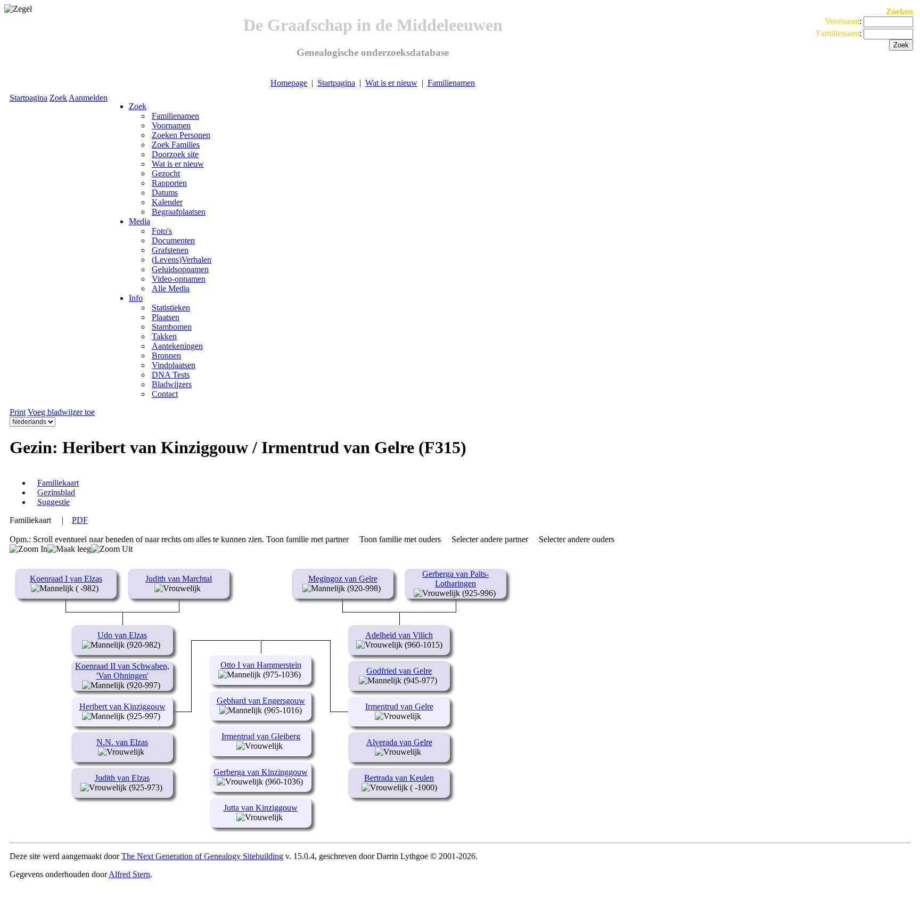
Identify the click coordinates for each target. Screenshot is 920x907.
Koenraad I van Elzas (66, 578)
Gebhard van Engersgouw (261, 700)
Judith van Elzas (122, 777)
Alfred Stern (129, 874)
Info (136, 298)
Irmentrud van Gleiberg (260, 736)
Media (139, 221)
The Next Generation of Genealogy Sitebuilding (202, 856)
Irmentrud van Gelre (399, 706)
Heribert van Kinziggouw (122, 706)
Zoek (58, 97)
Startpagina (336, 82)
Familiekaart (58, 482)
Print (18, 411)
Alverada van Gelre (399, 742)
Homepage (288, 82)
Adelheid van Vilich (399, 635)
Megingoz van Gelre (342, 578)
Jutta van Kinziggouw (261, 807)
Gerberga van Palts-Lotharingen (455, 578)
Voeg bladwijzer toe (61, 411)
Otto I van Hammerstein (260, 664)
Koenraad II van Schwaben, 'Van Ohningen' (122, 670)
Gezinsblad (56, 492)
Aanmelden (88, 97)
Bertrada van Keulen (399, 777)
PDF (80, 520)
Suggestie (53, 501)
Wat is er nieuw (391, 82)
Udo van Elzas (122, 635)
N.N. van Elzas (122, 742)
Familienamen (451, 82)
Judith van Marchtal (178, 578)
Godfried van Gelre (399, 670)
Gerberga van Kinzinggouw (260, 772)
